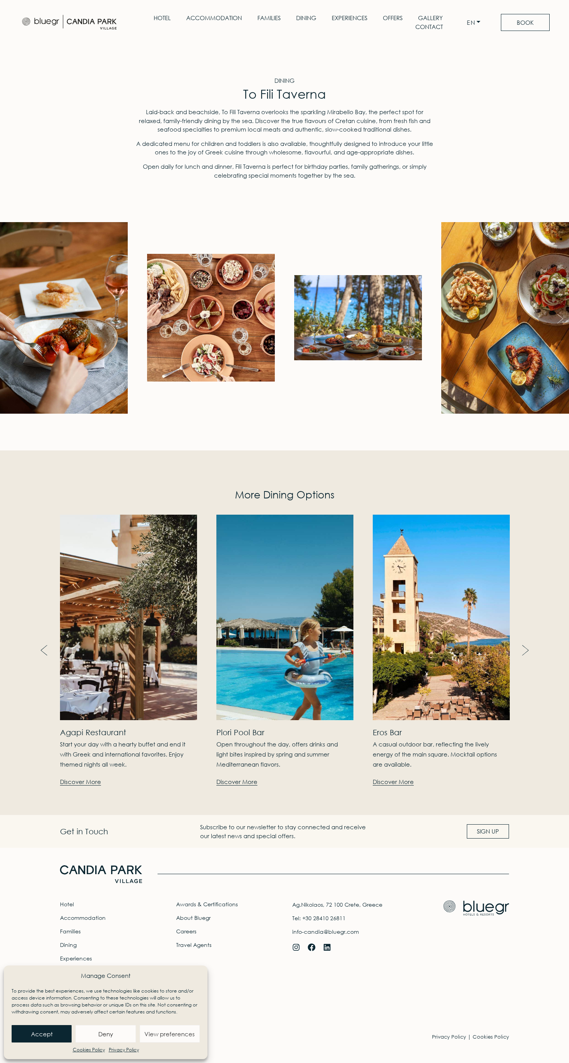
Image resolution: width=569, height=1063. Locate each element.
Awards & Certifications (207, 904)
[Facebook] (311, 947)
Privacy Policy (124, 1049)
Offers (393, 18)
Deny (105, 1034)
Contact (429, 27)
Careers (186, 931)
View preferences (169, 1034)
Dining (306, 18)
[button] (9, 319)
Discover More (80, 782)
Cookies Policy (89, 1049)
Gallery (430, 18)
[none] (475, 22)
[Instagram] (296, 947)
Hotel (162, 18)
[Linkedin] (327, 947)
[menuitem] (475, 22)
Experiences (349, 18)
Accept (42, 1034)
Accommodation (214, 18)
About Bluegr (193, 917)
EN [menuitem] (471, 23)
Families (269, 18)
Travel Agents (193, 944)
